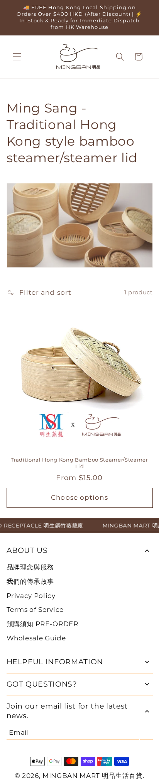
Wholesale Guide (36, 638)
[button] (17, 56)
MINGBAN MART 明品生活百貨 (92, 775)
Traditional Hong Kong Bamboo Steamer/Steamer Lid (79, 463)
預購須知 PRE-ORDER (42, 624)
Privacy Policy (31, 596)
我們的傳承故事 (30, 581)
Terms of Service (35, 609)
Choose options (79, 497)
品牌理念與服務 (30, 567)
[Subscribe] (146, 732)
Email (19, 732)
